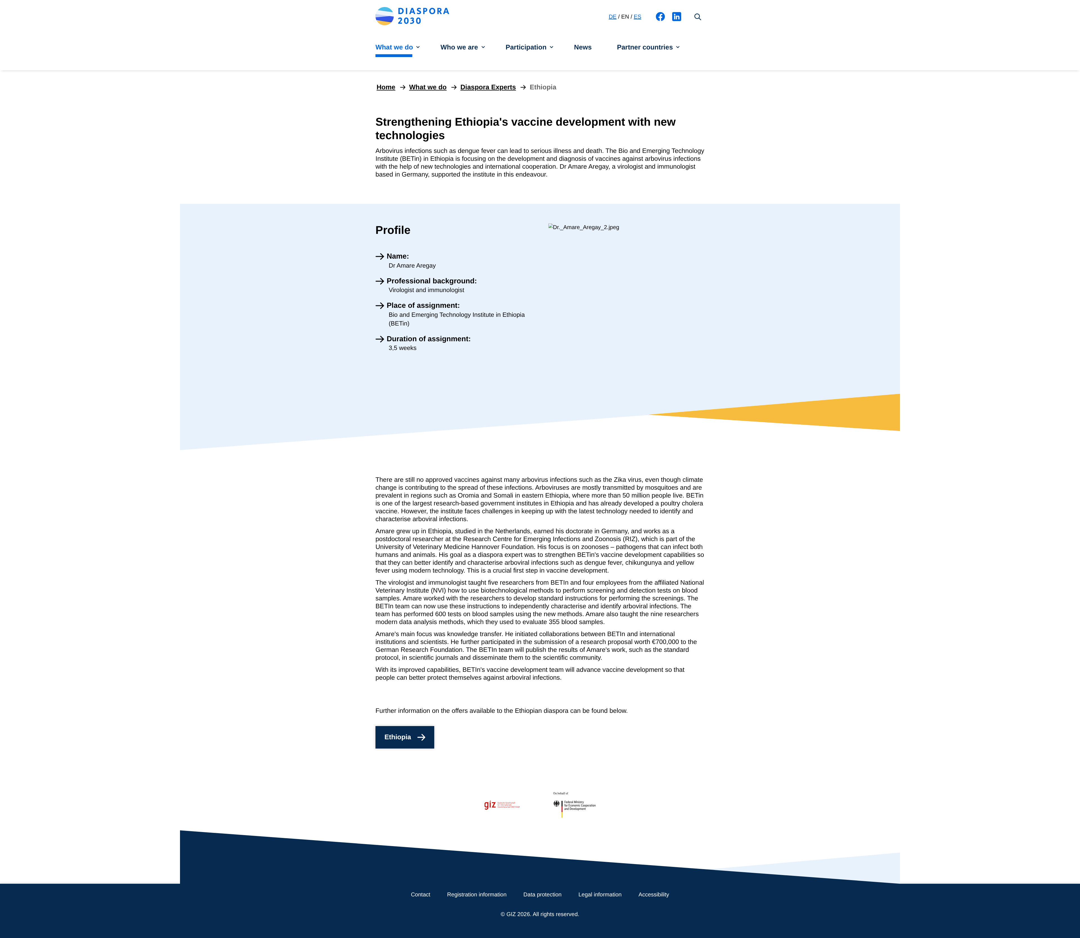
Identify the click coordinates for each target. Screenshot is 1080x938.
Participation (526, 47)
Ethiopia (397, 737)
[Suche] (698, 17)
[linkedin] (676, 22)
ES (637, 17)
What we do (394, 47)
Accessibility (653, 895)
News (583, 47)
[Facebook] (660, 22)
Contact (420, 895)
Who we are (459, 47)
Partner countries (645, 47)
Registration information (477, 895)
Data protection (542, 895)
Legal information (600, 895)
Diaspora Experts (488, 87)
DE (612, 17)
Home (386, 87)
